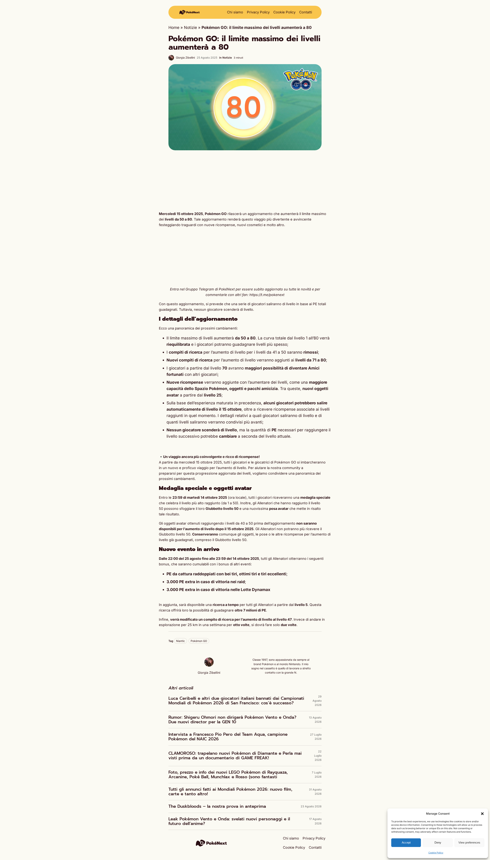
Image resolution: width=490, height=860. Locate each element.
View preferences (469, 842)
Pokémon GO (199, 641)
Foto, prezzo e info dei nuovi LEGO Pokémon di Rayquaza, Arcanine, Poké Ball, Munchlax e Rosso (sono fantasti (228, 774)
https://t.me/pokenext (266, 295)
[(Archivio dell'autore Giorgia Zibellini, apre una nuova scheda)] (209, 665)
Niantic (180, 641)
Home (173, 27)
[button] (482, 814)
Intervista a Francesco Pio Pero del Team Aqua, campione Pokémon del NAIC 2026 (227, 736)
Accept (406, 842)
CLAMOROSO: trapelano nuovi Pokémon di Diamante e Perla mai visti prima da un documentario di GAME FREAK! (235, 755)
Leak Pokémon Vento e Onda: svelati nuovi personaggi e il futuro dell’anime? (229, 821)
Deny (437, 842)
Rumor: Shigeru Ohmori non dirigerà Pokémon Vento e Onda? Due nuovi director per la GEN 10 (232, 719)
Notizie (190, 27)
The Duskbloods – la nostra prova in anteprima (217, 806)
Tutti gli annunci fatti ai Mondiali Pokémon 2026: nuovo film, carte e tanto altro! (230, 791)
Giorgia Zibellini (185, 57)
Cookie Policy (435, 852)
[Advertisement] (245, 181)
